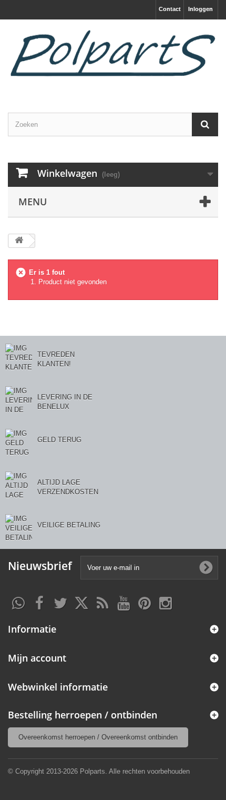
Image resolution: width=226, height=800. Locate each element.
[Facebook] (39, 602)
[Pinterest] (144, 602)
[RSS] (102, 602)
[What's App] (18, 602)
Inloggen (200, 9)
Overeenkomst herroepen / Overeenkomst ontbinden (98, 737)
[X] (81, 602)
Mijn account (37, 658)
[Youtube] (123, 602)
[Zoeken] (205, 124)
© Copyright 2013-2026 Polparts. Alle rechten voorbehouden (99, 771)
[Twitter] (60, 602)
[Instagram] (165, 602)
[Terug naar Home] (19, 240)
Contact (170, 9)
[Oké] (206, 567)
